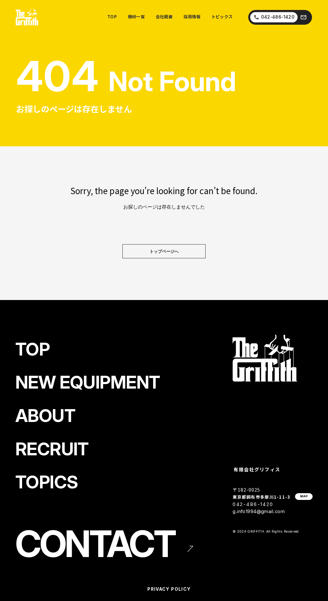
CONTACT (95, 544)
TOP (32, 349)
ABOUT (45, 415)
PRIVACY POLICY (169, 589)
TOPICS (46, 482)
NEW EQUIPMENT (87, 382)
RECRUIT (52, 448)
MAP (304, 496)
